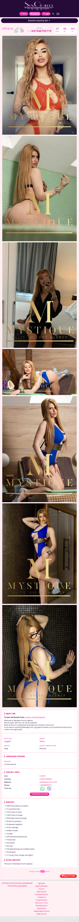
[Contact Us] (58, 14)
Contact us (41, 897)
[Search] (53, 14)
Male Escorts (41, 914)
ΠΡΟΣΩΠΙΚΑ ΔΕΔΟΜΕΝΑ (17, 886)
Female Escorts (41, 905)
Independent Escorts (41, 911)
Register (36, 14)
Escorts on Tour (41, 903)
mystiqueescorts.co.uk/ (48, 782)
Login (47, 14)
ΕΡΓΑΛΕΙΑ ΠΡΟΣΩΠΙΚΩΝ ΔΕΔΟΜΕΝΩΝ (17, 883)
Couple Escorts (41, 900)
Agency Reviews (41, 886)
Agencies (41, 883)
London (28, 717)
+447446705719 (40, 31)
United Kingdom (38, 717)
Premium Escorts (41, 894)
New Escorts (41, 892)
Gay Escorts (41, 908)
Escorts (41, 889)
